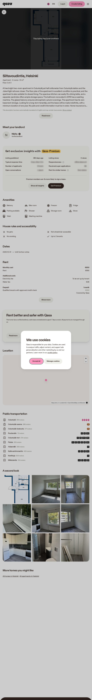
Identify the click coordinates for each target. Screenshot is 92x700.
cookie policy (52, 353)
